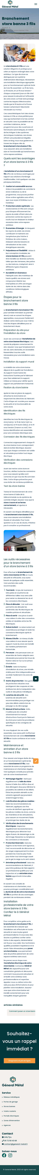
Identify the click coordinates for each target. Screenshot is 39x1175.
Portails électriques (11, 1116)
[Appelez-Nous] (35, 761)
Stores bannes (9, 1106)
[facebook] (4, 1155)
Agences (7, 1125)
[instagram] (10, 1155)
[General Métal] (10, 4)
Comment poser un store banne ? (23, 1011)
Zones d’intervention (12, 1120)
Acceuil (5, 28)
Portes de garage (11, 1102)
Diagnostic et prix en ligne (19, 1061)
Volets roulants (10, 1111)
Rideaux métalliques (12, 1097)
